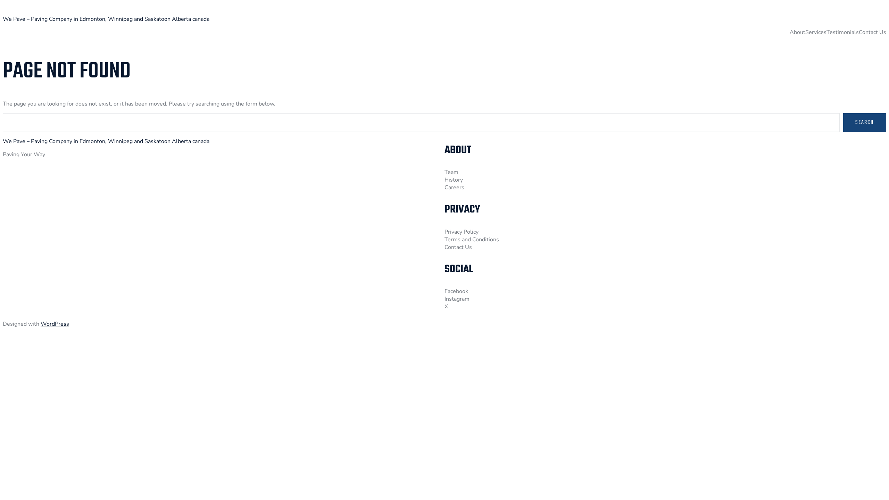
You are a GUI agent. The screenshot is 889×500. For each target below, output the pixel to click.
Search (864, 122)
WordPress (55, 324)
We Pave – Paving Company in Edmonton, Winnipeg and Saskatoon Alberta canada (106, 19)
